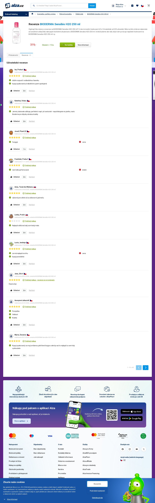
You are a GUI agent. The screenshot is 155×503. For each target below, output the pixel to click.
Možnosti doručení (16, 449)
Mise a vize (62, 465)
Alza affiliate (87, 461)
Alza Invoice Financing (91, 473)
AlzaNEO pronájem (90, 453)
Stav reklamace (39, 453)
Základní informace (65, 457)
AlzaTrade (86, 469)
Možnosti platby (15, 453)
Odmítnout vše (97, 498)
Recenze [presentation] (26, 55)
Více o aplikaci (19, 421)
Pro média (62, 473)
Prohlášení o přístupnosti (18, 473)
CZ (124, 460)
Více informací (12, 499)
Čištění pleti (79, 14)
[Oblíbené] (137, 5)
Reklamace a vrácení (16, 457)
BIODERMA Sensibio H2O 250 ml (97, 14)
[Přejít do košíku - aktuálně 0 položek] (148, 5)
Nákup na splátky (15, 465)
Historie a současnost (66, 461)
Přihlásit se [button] (119, 6)
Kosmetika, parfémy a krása (46, 14)
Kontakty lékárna (64, 453)
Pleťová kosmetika (65, 14)
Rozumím (97, 484)
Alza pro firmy (88, 449)
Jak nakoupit (38, 457)
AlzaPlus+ (86, 457)
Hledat (92, 6)
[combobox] (59, 5)
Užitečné (16, 91)
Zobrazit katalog (11, 14)
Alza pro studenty (89, 465)
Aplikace (61, 477)
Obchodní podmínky (16, 469)
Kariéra (61, 469)
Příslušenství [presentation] (13, 55)
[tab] (13, 55)
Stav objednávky (39, 449)
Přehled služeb (14, 477)
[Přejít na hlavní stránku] (14, 6)
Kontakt (61, 449)
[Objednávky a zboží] (132, 5)
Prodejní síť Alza (15, 461)
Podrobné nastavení (97, 491)
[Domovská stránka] (32, 14)
